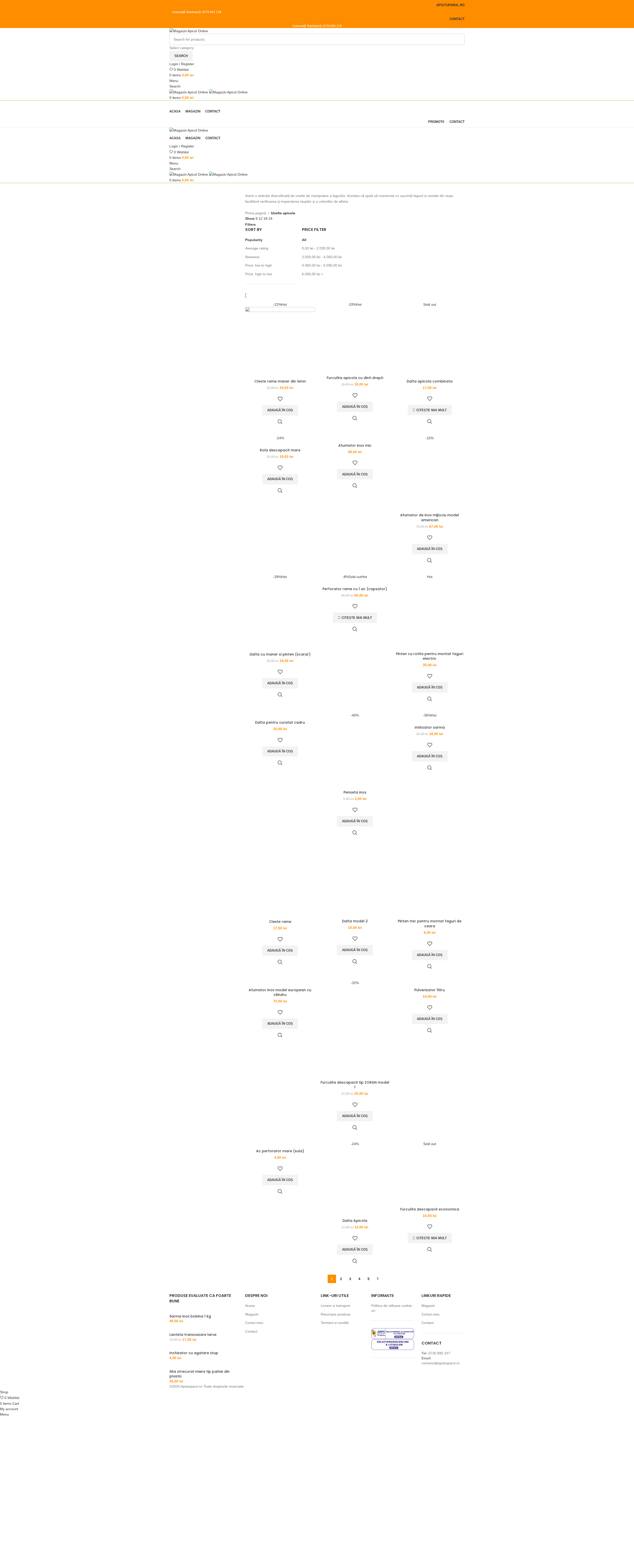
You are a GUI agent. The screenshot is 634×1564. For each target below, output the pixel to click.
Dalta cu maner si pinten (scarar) (280, 654)
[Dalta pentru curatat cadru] (280, 715)
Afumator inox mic (354, 445)
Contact (251, 1331)
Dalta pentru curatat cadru (280, 722)
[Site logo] (188, 31)
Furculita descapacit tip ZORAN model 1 (354, 1085)
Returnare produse (335, 1314)
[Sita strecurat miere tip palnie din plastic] (174, 1366)
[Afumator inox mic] (355, 438)
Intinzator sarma (430, 727)
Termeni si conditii (335, 1323)
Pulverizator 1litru (429, 990)
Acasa (250, 1306)
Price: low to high (258, 265)
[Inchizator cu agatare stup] (191, 1348)
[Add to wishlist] (280, 399)
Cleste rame (280, 921)
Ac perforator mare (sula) (280, 1151)
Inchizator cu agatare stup (193, 1353)
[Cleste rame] (280, 882)
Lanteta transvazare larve (192, 1334)
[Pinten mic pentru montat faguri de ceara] (430, 882)
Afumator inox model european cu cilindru (280, 992)
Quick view (280, 421)
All (304, 240)
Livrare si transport (335, 1306)
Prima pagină (255, 213)
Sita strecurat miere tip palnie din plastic (199, 1374)
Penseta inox (354, 792)
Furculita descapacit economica (429, 1209)
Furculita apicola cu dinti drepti (355, 377)
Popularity (254, 240)
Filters (250, 224)
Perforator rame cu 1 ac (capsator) (354, 588)
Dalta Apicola (355, 1220)
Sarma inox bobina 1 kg (190, 1316)
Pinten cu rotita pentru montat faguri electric (429, 656)
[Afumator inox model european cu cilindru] (280, 983)
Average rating (256, 248)
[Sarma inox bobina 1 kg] (190, 1311)
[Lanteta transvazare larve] (191, 1330)
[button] (280, 410)
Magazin (252, 1314)
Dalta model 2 (355, 921)
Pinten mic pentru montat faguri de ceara (429, 924)
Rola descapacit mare (280, 450)
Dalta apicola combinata (429, 381)
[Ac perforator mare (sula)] (280, 1144)
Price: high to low (258, 274)
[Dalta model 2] (355, 882)
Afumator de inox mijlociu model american (429, 517)
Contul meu (254, 1323)
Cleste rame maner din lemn (280, 381)
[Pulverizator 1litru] (430, 983)
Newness (252, 257)
